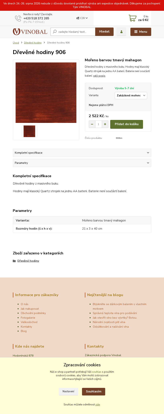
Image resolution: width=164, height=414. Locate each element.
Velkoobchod (29, 322)
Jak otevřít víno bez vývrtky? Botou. (115, 318)
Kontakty (26, 327)
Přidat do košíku (127, 124)
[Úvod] (30, 31)
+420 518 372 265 (36, 18)
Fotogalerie (28, 318)
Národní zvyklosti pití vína (109, 322)
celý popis (99, 76)
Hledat (104, 32)
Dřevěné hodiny (33, 42)
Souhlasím (93, 391)
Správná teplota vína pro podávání (115, 313)
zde (97, 404)
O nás (24, 304)
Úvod (16, 42)
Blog (24, 331)
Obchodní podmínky (33, 313)
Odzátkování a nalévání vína (111, 327)
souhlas (96, 372)
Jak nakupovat (30, 309)
